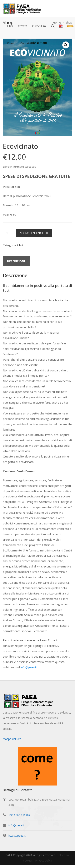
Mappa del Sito (12, 739)
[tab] (16, 261)
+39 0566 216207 (19, 815)
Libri (20, 245)
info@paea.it (29, 667)
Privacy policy (43, 860)
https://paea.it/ (17, 835)
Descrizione (16, 261)
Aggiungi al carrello (34, 233)
